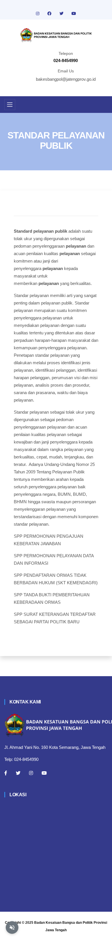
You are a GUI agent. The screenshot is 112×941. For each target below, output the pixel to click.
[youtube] (74, 13)
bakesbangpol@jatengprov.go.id (66, 79)
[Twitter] (18, 773)
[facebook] (50, 13)
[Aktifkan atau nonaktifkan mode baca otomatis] (12, 927)
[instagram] (38, 13)
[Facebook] (6, 773)
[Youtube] (44, 773)
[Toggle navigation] (9, 104)
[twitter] (62, 13)
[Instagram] (31, 773)
